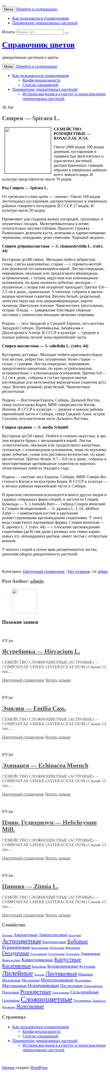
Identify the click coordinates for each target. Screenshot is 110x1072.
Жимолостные (11, 960)
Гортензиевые (56, 954)
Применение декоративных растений (45, 23)
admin (103, 571)
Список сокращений (40, 85)
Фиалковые (8, 1007)
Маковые (85, 974)
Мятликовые (14, 985)
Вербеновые (57, 947)
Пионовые (10, 992)
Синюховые (11, 1000)
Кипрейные (39, 966)
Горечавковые (38, 954)
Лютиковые (61, 973)
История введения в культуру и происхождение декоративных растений (64, 96)
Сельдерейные (84, 992)
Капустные (67, 959)
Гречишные (73, 954)
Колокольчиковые (62, 966)
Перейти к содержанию (36, 9)
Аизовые (7, 935)
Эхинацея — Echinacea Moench (45, 765)
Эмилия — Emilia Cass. (34, 708)
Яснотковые (30, 1006)
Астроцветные (21, 940)
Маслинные (31, 980)
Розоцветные (35, 991)
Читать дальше (58, 680)
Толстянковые (82, 1000)
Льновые (39, 974)
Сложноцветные (46, 999)
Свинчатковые (60, 992)
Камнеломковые (37, 959)
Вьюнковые (72, 948)
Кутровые (87, 966)
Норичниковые (43, 985)
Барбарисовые (54, 942)
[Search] (67, 33)
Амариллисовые (53, 935)
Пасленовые (71, 985)
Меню (8, 9)
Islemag (8, 1067)
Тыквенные (99, 1000)
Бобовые (77, 941)
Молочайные (82, 980)
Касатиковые (16, 966)
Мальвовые (11, 980)
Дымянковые (90, 954)
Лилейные (17, 973)
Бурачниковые (16, 947)
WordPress (39, 1067)
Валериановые (40, 947)
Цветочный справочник (44, 571)
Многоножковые (57, 979)
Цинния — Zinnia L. (30, 886)
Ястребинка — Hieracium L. (41, 651)
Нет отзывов (79, 571)
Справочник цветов (38, 44)
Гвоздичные (15, 953)
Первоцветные (93, 986)
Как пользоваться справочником (40, 18)
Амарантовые (26, 935)
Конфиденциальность (41, 80)
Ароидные (74, 935)
